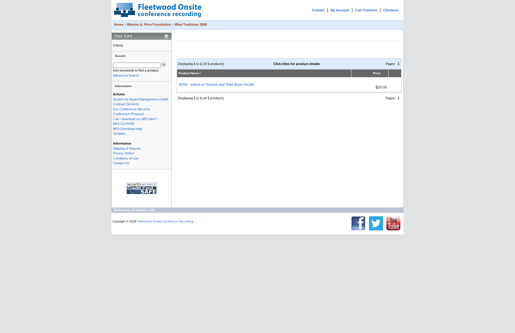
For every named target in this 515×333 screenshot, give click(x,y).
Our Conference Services (131, 109)
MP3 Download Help (127, 129)
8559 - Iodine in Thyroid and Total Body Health (216, 85)
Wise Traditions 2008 (191, 24)
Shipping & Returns (127, 148)
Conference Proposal (128, 114)
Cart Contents (366, 10)
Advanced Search (126, 75)
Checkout (390, 10)
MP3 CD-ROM (123, 124)
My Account (340, 10)
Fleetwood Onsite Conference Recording (165, 221)
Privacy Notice (123, 153)
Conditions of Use (126, 158)
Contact (318, 10)
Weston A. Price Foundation (149, 24)
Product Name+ (190, 73)
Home (118, 24)
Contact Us (121, 163)
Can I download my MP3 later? (135, 119)
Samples (119, 133)
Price (377, 73)
